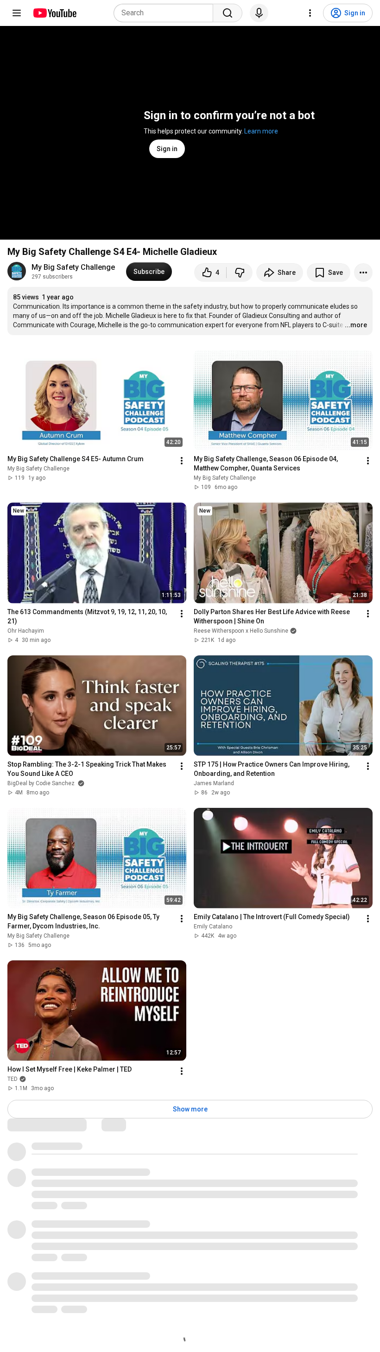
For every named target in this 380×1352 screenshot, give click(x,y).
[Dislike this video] (240, 272)
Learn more (261, 131)
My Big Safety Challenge (73, 267)
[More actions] (363, 272)
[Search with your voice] (259, 13)
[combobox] (166, 13)
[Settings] (310, 13)
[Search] (227, 13)
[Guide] (16, 13)
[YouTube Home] (54, 13)
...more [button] (356, 325)
